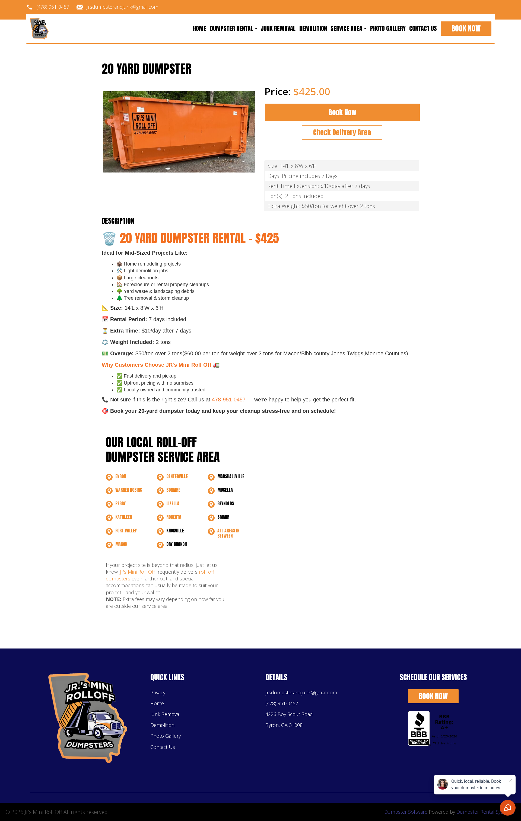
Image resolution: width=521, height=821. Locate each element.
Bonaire (173, 490)
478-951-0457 (229, 399)
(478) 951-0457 (52, 7)
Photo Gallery (388, 28)
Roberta (173, 517)
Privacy (157, 692)
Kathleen (123, 517)
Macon (121, 544)
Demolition (313, 28)
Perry (120, 503)
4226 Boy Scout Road (289, 714)
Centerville (177, 476)
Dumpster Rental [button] (232, 28)
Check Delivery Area (342, 132)
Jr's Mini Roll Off (137, 571)
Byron (120, 476)
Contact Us (423, 28)
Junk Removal (278, 28)
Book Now (466, 28)
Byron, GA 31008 (284, 725)
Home (199, 28)
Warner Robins (128, 490)
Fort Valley (126, 530)
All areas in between (228, 533)
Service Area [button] (347, 28)
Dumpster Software (405, 812)
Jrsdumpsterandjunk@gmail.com (122, 7)
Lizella (172, 503)
